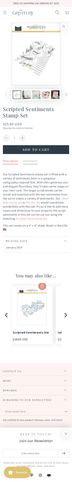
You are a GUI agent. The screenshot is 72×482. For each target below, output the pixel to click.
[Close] (66, 433)
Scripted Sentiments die (31, 218)
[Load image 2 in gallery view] (26, 94)
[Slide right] (66, 95)
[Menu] (5, 12)
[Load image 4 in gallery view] (45, 94)
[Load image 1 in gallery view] (17, 94)
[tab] (10, 161)
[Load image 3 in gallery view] (36, 94)
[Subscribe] (67, 411)
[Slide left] (6, 95)
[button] (57, 12)
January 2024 (14, 247)
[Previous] (7, 315)
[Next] (65, 315)
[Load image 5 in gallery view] (55, 94)
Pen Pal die (33, 202)
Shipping (7, 128)
